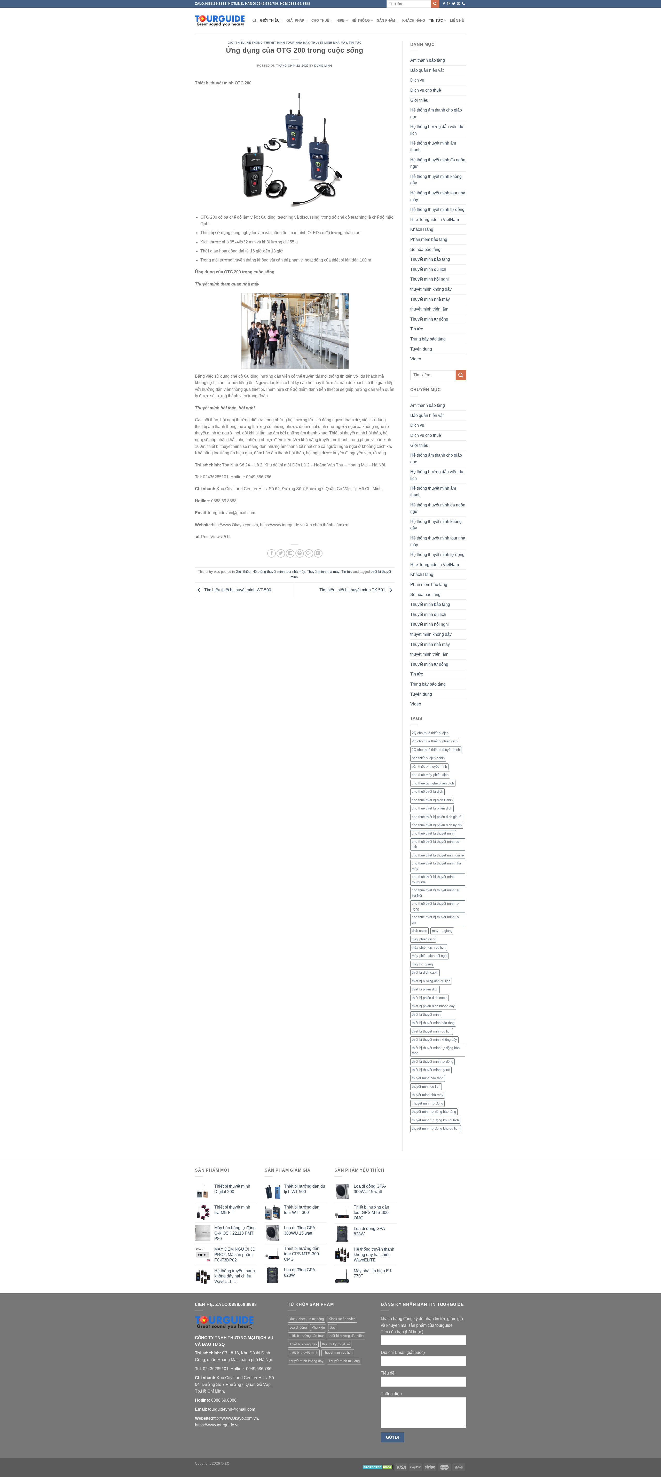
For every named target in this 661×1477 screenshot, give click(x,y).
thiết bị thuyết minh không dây (434, 1040)
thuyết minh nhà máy (427, 1095)
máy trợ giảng (422, 964)
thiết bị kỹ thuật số (336, 1344)
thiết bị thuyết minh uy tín (431, 1070)
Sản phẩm (386, 20)
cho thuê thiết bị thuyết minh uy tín (435, 919)
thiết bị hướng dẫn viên (346, 1336)
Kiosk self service (342, 1319)
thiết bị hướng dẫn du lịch (431, 981)
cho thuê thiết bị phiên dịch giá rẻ (436, 817)
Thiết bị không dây (303, 1344)
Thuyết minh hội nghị (429, 279)
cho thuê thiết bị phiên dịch (432, 808)
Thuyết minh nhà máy (329, 42)
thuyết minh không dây (431, 289)
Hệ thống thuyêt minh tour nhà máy (278, 42)
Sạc (333, 1327)
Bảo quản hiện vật (427, 70)
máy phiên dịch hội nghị (429, 956)
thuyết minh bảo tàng (427, 1078)
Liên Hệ (457, 20)
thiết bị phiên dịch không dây (433, 1006)
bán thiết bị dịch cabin (428, 758)
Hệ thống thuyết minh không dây (436, 179)
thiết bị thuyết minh (426, 1015)
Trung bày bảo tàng (428, 339)
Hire (340, 20)
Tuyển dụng (421, 349)
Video (415, 359)
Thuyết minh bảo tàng (430, 259)
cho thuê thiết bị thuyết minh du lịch (435, 844)
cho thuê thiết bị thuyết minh (433, 833)
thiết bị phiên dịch (425, 989)
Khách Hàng (413, 20)
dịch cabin (419, 931)
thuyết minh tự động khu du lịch (435, 1128)
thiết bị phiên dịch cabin (429, 998)
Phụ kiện (318, 1327)
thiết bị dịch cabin (425, 972)
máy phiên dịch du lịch (428, 947)
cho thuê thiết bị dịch (427, 791)
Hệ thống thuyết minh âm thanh (433, 146)
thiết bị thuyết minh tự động (432, 1061)
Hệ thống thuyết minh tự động (437, 209)
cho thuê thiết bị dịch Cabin (432, 800)
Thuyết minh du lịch (428, 269)
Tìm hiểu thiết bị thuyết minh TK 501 (352, 590)
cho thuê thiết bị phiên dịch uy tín (437, 825)
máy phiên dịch (423, 939)
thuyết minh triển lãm (429, 309)
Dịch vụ (417, 80)
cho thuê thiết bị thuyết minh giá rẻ (438, 855)
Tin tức (436, 20)
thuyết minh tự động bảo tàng (434, 1112)
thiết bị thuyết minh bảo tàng (433, 1023)
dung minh (323, 65)
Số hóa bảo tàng (425, 249)
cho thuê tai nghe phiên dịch (433, 783)
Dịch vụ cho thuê (425, 90)
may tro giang (442, 931)
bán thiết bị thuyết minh (429, 766)
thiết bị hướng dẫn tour (306, 1336)
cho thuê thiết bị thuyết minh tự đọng (435, 906)
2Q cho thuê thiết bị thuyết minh (436, 750)
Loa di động (298, 1327)
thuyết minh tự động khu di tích (435, 1120)
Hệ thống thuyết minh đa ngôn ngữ (437, 163)
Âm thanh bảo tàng (427, 60)
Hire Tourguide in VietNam (434, 219)
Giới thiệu (269, 20)
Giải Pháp (295, 20)
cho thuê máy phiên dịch (430, 775)
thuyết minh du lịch (426, 1087)
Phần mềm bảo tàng (428, 239)
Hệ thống (361, 20)
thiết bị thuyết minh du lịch (431, 1031)
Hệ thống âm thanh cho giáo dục (436, 113)
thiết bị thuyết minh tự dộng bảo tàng (436, 1050)
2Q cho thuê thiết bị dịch (430, 733)
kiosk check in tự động (306, 1319)
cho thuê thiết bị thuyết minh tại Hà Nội (435, 892)
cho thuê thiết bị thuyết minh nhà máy (436, 865)
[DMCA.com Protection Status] (378, 1467)
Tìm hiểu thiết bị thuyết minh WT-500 (237, 590)
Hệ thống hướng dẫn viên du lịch (436, 130)
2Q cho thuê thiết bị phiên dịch (435, 741)
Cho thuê (320, 20)
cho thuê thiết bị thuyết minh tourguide (433, 879)
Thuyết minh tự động (429, 319)
